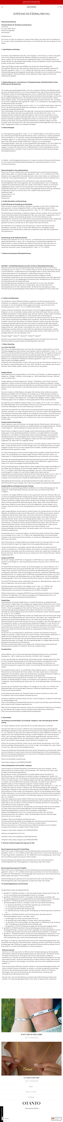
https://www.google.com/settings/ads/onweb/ (24, 463)
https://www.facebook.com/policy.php (13, 759)
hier (37, 625)
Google (20, 640)
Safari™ (16, 336)
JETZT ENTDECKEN (31, 1037)
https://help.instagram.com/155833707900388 (16, 762)
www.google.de (17, 608)
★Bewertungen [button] (1, 1114)
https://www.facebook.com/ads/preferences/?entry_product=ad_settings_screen (27, 702)
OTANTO (31, 1097)
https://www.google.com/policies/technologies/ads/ (44, 483)
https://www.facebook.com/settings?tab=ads (22, 836)
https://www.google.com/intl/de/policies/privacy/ (37, 595)
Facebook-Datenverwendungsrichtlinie (13, 677)
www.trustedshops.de (45, 855)
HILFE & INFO (31, 1091)
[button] (56, 1118)
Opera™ (38, 336)
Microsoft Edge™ (7, 336)
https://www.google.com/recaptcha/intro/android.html (18, 597)
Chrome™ (24, 336)
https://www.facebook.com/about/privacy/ (23, 695)
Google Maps (47, 640)
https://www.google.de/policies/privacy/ (40, 544)
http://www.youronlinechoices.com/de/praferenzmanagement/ (21, 711)
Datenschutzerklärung (8, 275)
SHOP (31, 1086)
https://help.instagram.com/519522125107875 (23, 830)
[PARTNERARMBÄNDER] (31, 1015)
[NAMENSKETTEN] (31, 1059)
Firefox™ (31, 336)
